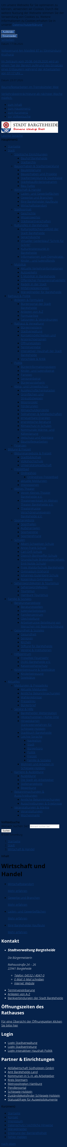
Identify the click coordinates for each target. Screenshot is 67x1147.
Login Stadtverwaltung (22, 1043)
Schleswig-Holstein (20, 1092)
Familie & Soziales (19, 599)
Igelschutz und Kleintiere (37, 437)
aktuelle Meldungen (34, 481)
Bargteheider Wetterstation (39, 713)
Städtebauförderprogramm (39, 182)
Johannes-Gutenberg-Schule (39, 575)
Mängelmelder (17, 1129)
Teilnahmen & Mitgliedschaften (41, 414)
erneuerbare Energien (35, 418)
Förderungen (29, 406)
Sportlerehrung (31, 536)
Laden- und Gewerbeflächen (40, 194)
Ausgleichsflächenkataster (38, 390)
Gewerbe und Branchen (37, 197)
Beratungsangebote (27, 603)
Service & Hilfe (23, 709)
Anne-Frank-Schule (33, 548)
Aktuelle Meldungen (34, 689)
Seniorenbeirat (31, 378)
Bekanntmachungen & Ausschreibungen (29, 794)
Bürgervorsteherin (33, 382)
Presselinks (28, 701)
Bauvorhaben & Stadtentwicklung (36, 166)
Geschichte (28, 213)
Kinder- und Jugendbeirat (37, 371)
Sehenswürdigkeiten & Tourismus (36, 583)
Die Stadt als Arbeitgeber (37, 780)
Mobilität (20, 264)
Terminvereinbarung (21, 990)
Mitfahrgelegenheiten (35, 288)
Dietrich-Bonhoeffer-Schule (39, 556)
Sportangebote (24, 520)
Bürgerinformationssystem (38, 367)
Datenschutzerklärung (27, 25)
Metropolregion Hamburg (25, 1084)
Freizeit (32, 756)
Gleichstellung (30, 618)
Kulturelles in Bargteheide (31, 225)
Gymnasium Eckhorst (35, 571)
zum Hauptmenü (19, 108)
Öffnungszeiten (31, 343)
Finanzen (20, 445)
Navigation (34, 740)
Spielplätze (28, 677)
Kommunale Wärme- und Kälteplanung (37, 432)
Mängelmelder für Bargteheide (41, 292)
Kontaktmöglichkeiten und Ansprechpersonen (38, 337)
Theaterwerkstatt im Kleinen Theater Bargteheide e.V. (39, 502)
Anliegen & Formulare (28, 300)
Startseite (14, 146)
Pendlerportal (17, 1088)
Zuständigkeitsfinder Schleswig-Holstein (34, 1095)
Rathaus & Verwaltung (29, 323)
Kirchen (26, 642)
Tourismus (28, 591)
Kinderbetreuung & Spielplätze (34, 670)
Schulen (19, 540)
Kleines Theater (24, 489)
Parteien (26, 375)
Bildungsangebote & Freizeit (32, 453)
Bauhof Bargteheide (34, 158)
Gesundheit (28, 634)
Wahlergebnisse (31, 697)
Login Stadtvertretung (22, 1047)
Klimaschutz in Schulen (36, 426)
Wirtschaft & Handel (27, 190)
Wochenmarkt (30, 815)
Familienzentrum (32, 615)
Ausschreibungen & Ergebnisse (41, 803)
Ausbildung (28, 776)
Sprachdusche (30, 237)
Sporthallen (28, 524)
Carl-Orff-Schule (31, 552)
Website (24, 983)
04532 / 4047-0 (29, 975)
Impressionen (30, 485)
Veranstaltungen (32, 811)
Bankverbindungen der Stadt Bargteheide (35, 998)
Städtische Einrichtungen (30, 154)
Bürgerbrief (28, 705)
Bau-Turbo (28, 186)
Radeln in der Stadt (34, 284)
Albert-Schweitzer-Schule (37, 544)
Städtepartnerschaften (36, 221)
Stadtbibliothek (31, 457)
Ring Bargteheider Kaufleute (39, 201)
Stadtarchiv (28, 162)
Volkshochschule (32, 461)
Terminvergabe (31, 347)
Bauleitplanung (31, 170)
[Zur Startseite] (29, 132)
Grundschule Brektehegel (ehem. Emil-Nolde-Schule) (43, 561)
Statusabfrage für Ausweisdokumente (33, 1099)
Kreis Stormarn (18, 1080)
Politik (18, 363)
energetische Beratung (36, 422)
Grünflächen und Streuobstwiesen (32, 396)
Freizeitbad (21, 469)
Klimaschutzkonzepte (35, 410)
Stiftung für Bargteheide (36, 646)
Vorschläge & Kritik (33, 359)
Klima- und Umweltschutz (31, 386)
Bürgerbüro (35, 748)
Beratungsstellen (32, 607)
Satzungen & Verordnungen (39, 319)
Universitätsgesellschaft (36, 465)
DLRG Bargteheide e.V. (36, 662)
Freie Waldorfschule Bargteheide (42, 567)
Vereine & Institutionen (36, 650)
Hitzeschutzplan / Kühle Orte (40, 717)
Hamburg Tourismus (34, 595)
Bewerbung (28, 788)
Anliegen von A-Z (32, 312)
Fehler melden (17, 1137)
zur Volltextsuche (19, 116)
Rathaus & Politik (19, 296)
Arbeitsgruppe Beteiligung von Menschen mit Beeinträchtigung (42, 624)
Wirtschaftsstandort (34, 205)
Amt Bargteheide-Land (23, 1072)
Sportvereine (29, 532)
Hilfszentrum (22, 654)
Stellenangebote (31, 784)
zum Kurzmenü (18, 112)
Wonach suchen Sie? (15, 826)
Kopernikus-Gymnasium (37, 579)
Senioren (27, 638)
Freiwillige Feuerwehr (35, 658)
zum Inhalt (15, 105)
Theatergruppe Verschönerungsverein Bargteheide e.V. (36, 512)
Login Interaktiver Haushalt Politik (30, 1051)
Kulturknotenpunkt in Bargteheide (35, 251)
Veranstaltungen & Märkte (31, 807)
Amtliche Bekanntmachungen (40, 693)
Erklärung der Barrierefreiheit (27, 1133)
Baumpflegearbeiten (34, 441)
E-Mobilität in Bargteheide (38, 276)
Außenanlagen (30, 528)
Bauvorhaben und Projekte (39, 174)
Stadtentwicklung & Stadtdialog (41, 178)
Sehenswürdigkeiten (34, 587)
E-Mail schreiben (29, 979)
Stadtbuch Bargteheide (36, 733)
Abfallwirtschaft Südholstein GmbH (31, 1068)
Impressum (15, 1121)
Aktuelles (14, 681)
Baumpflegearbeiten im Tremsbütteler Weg (29, 87)
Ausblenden (8, 32)
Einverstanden (9, 36)
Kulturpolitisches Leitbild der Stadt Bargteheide (40, 231)
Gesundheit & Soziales (29, 630)
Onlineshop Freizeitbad (42, 477)
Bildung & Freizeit (19, 449)
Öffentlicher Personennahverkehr (43, 280)
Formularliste (29, 316)
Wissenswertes (30, 217)
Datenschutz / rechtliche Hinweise (30, 1125)
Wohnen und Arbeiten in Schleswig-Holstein (37, 766)
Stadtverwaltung (31, 331)
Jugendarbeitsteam (33, 611)
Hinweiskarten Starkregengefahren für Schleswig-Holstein (36, 725)
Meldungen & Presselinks (31, 685)
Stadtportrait (22, 209)
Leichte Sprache (12, 136)
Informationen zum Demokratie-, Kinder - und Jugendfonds (43, 258)
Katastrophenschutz (34, 666)
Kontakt (13, 1117)
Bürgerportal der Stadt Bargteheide (36, 306)
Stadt (11, 150)
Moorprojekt (29, 402)
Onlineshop (28, 473)
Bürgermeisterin (31, 327)
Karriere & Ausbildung (28, 772)
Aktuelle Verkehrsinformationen (42, 268)
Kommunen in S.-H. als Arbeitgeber (31, 1076)
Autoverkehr (29, 272)
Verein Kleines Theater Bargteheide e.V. (35, 495)
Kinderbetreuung (32, 674)
